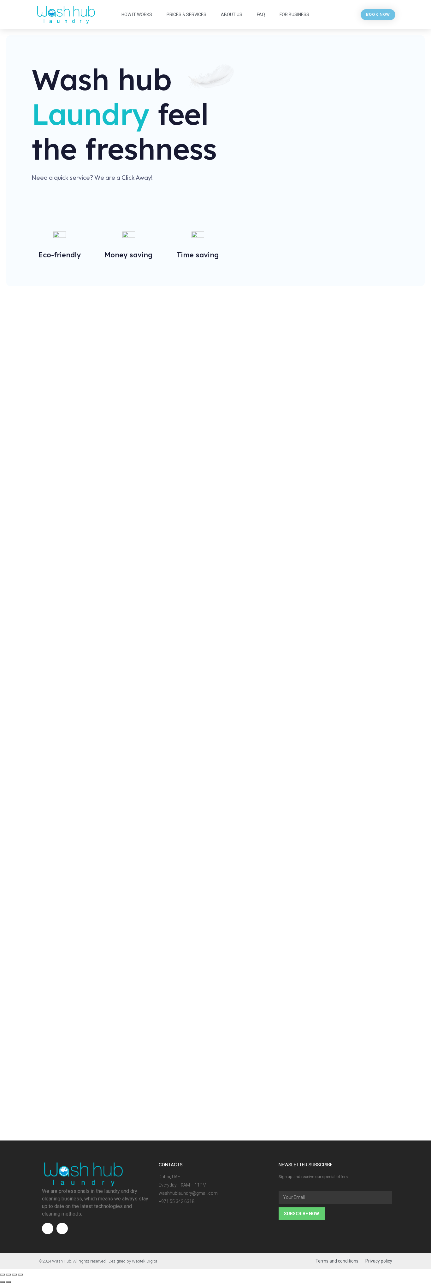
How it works (136, 14)
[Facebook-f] (47, 1228)
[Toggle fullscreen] (14, 1274)
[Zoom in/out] (20, 1274)
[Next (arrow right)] (8, 1282)
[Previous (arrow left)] (2, 1282)
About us (231, 14)
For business (294, 14)
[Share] (8, 1274)
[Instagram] (62, 1228)
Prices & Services (186, 14)
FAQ (261, 14)
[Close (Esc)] (2, 1274)
